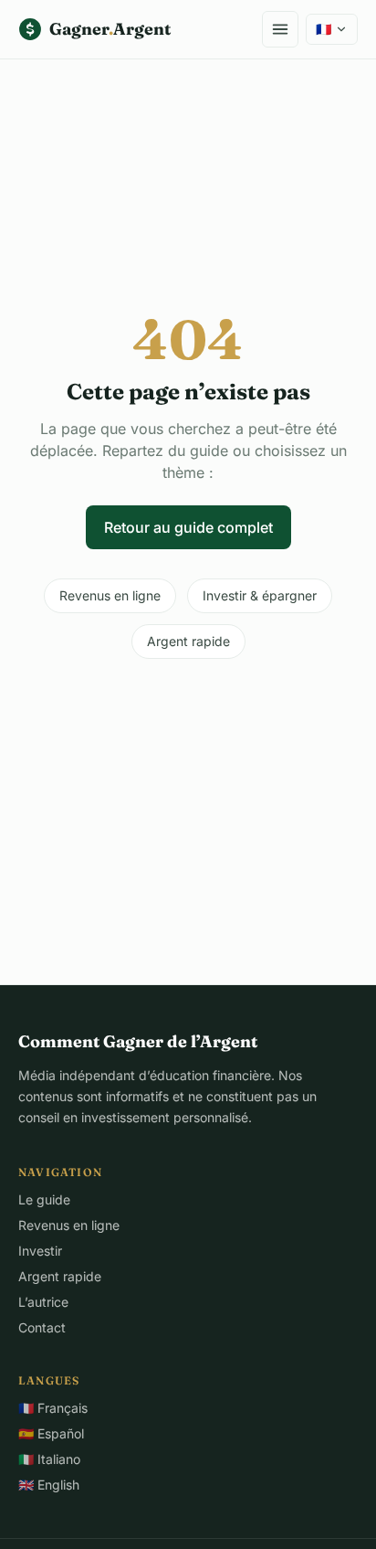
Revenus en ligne (110, 595)
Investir (40, 1250)
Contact (42, 1327)
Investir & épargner (260, 595)
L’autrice (43, 1302)
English (48, 1484)
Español (51, 1433)
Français (53, 1408)
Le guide (44, 1199)
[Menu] (280, 29)
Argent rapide (188, 641)
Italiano (49, 1459)
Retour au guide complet (188, 527)
